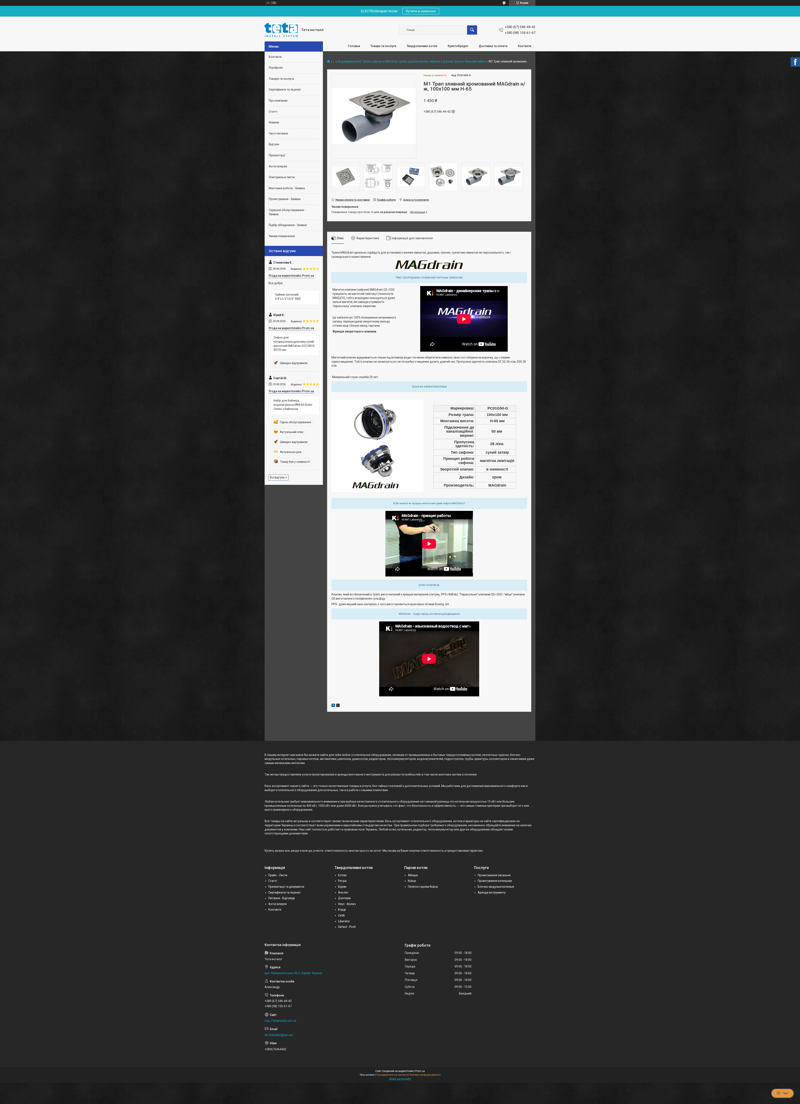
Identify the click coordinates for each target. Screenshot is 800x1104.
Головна (354, 46)
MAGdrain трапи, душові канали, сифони (412, 61)
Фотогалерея (278, 166)
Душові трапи (452, 61)
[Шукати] (472, 30)
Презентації (277, 155)
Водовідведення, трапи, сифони (360, 61)
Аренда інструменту (492, 892)
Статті (273, 111)
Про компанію (278, 100)
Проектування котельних (495, 880)
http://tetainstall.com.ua (280, 1020)
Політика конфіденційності (425, 1074)
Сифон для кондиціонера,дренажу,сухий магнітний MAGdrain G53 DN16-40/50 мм (295, 343)
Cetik (341, 915)
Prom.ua (420, 1071)
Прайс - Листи (277, 875)
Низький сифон (475, 61)
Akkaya (413, 875)
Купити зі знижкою (421, 11)
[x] (338, 706)
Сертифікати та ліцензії (285, 89)
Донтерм (344, 898)
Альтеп (343, 892)
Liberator (344, 921)
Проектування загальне (494, 875)
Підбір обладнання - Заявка (288, 225)
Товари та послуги (383, 46)
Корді (342, 909)
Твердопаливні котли (422, 46)
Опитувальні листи (282, 177)
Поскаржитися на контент (391, 1074)
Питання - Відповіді (281, 898)
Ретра (342, 880)
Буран (342, 886)
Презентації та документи (286, 886)
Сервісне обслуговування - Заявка (287, 212)
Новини (274, 122)
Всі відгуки (277, 477)
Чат (785, 1093)
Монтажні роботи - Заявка (287, 188)
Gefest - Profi (347, 927)
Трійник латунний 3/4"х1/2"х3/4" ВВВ (288, 296)
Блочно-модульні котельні (496, 886)
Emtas (342, 875)
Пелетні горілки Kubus (423, 886)
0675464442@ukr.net (279, 1035)
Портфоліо (276, 67)
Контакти (524, 46)
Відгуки (274, 144)
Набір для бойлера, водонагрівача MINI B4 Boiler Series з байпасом (293, 404)
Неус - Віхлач (347, 904)
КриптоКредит (458, 46)
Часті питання (278, 133)
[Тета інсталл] (281, 30)
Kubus (412, 880)
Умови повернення (282, 236)
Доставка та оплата (493, 46)
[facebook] (333, 706)
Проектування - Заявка (284, 199)
